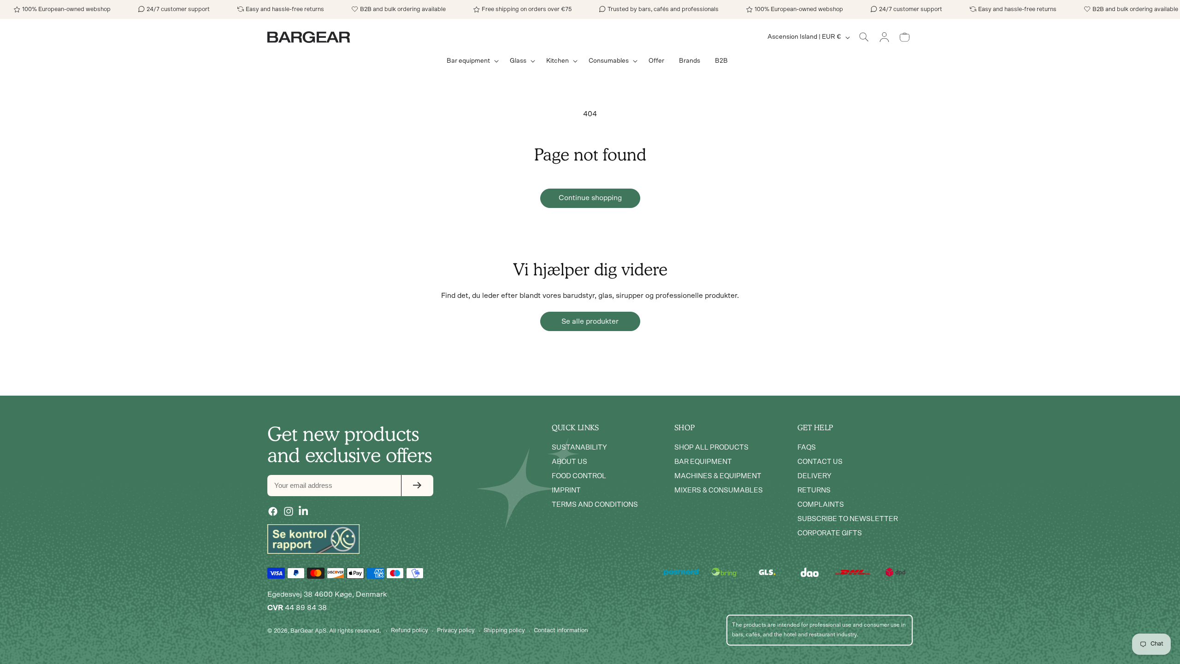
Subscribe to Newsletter (847, 519)
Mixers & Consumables (718, 490)
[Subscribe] (417, 485)
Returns (814, 490)
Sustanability (579, 447)
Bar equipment (703, 461)
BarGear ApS (308, 631)
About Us (569, 461)
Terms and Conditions (595, 504)
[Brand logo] (313, 539)
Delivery (814, 476)
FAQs (806, 447)
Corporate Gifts (829, 533)
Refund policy (409, 631)
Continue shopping (590, 198)
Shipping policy (504, 631)
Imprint (566, 490)
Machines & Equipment (717, 476)
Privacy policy (456, 631)
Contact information (561, 631)
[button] (470, 61)
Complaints (820, 504)
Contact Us (820, 461)
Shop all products (711, 447)
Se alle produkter (590, 321)
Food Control (579, 476)
